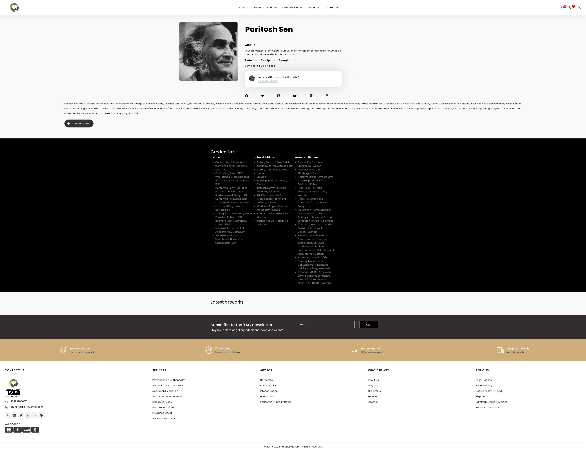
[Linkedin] (285, 96)
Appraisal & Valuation (165, 391)
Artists (257, 7)
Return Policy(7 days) (489, 391)
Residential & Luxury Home (275, 402)
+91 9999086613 (18, 401)
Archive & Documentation (167, 396)
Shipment (481, 396)
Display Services (162, 402)
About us (373, 380)
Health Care (267, 396)
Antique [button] (272, 7)
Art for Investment (163, 418)
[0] (562, 7)
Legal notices (484, 380)
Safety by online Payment (491, 402)
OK (368, 324)
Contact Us (332, 7)
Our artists (374, 391)
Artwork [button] (243, 7)
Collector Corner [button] (292, 7)
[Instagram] (334, 96)
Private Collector (270, 385)
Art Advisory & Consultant (167, 385)
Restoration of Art (163, 407)
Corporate (266, 380)
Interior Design (269, 391)
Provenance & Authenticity (168, 380)
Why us (372, 385)
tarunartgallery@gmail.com (26, 407)
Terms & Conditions (487, 407)
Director (373, 402)
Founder (373, 396)
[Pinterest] (318, 96)
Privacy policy (484, 385)
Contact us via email (268, 81)
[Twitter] (269, 96)
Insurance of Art (162, 413)
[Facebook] (253, 96)
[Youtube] (301, 96)
